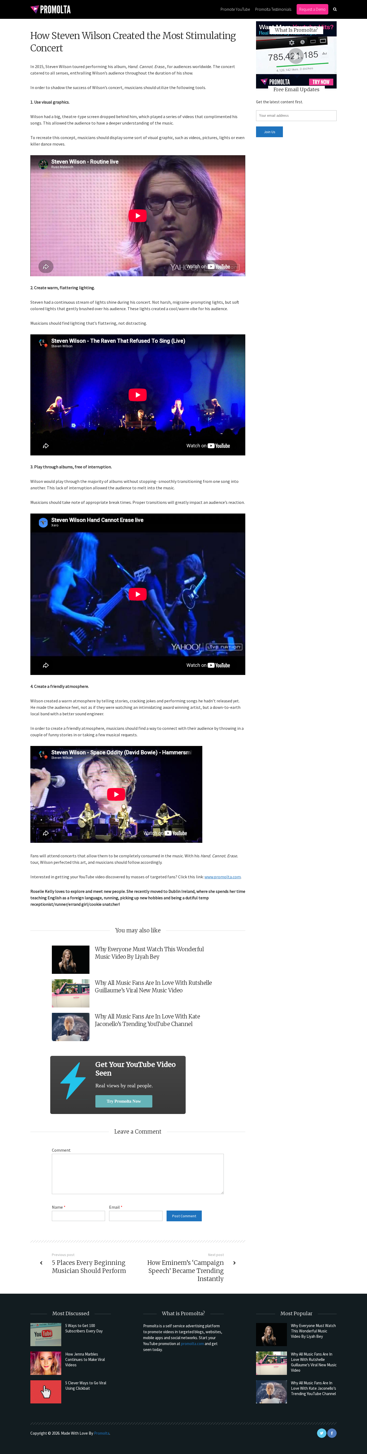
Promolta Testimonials (273, 9)
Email (116, 1207)
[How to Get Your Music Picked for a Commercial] (72, 1080)
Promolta (101, 1433)
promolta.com (192, 1343)
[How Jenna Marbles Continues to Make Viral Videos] (45, 1363)
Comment (61, 1150)
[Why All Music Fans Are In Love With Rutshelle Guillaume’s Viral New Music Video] (271, 1363)
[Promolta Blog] (50, 9)
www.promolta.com (222, 876)
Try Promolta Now (124, 1101)
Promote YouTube (235, 9)
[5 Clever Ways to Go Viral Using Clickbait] (45, 1391)
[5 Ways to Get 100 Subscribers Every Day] (45, 1334)
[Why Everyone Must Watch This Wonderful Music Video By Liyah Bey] (271, 1334)
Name (59, 1207)
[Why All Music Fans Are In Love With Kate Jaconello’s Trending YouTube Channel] (271, 1391)
